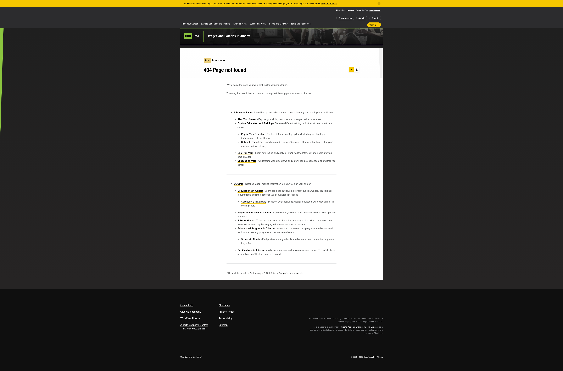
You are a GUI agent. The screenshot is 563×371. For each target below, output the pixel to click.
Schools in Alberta (250, 239)
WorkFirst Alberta (190, 318)
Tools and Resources (301, 23)
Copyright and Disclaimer (191, 356)
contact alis (297, 273)
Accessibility (226, 318)
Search (372, 24)
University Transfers (251, 142)
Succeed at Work (258, 23)
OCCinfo (238, 184)
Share (348, 24)
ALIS (212, 14)
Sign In (361, 18)
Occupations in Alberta (250, 190)
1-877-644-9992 (374, 10)
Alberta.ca (224, 305)
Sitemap (223, 325)
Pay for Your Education (253, 134)
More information (329, 3)
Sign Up (375, 18)
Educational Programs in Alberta (256, 228)
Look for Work (239, 23)
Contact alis (186, 305)
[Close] (379, 3)
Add (354, 24)
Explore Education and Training (215, 23)
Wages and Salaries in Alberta (229, 36)
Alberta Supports (279, 273)
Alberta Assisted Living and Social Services (359, 326)
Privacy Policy (226, 311)
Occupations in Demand (253, 201)
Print (364, 24)
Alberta (192, 15)
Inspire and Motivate (278, 23)
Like (359, 24)
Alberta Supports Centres (194, 325)
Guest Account (345, 18)
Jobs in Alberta (246, 220)
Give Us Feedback (190, 311)
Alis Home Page (243, 112)
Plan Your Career (190, 23)
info (192, 36)
